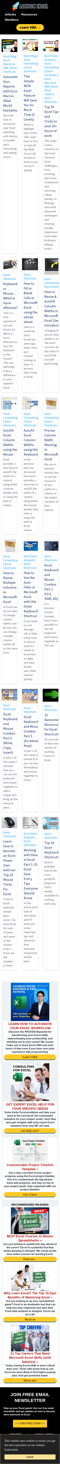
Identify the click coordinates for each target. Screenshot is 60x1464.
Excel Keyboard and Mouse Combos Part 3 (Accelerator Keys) (33, 731)
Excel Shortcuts (10, 70)
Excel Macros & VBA (9, 64)
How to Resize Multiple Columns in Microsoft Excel (10, 587)
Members (12, 19)
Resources (29, 14)
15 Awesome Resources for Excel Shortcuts (52, 724)
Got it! (30, 1457)
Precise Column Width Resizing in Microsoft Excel (51, 444)
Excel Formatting (31, 61)
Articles (10, 14)
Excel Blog (9, 56)
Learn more (11, 1449)
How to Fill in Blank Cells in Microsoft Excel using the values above (30, 302)
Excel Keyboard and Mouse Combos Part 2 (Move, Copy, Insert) (10, 733)
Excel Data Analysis (50, 58)
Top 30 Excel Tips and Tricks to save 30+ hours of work (51, 121)
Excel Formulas (50, 73)
